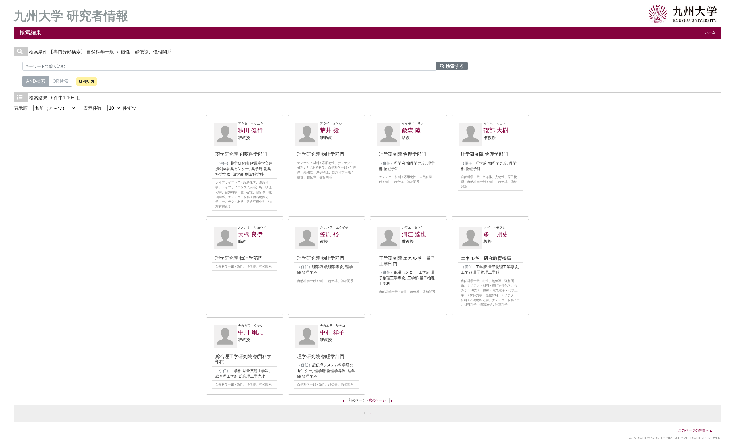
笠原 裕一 (332, 234)
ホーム (710, 32)
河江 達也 (414, 234)
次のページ (377, 400)
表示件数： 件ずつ (109, 108)
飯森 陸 (411, 130)
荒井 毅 (329, 130)
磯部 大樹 (495, 130)
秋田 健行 (250, 130)
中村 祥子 (332, 332)
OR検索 (61, 81)
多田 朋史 (495, 234)
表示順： (23, 108)
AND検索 (35, 81)
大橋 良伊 (250, 234)
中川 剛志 (250, 332)
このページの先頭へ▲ (695, 430)
